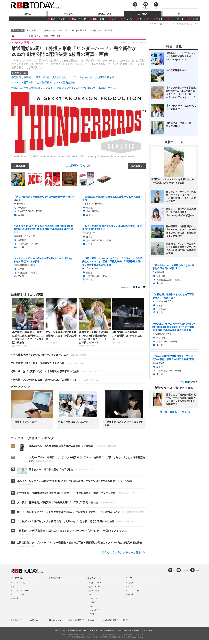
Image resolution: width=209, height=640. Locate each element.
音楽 (114, 19)
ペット (130, 586)
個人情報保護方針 (107, 630)
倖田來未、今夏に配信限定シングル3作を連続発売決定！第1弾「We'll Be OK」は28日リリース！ (64, 87)
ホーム (27, 13)
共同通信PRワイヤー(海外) (115, 620)
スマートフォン (19, 583)
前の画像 (20, 166)
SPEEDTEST (104, 13)
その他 (194, 19)
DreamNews (55, 620)
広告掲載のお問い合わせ (78, 630)
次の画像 (135, 166)
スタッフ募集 (147, 630)
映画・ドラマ (58, 19)
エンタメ (142, 13)
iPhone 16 (31, 30)
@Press (34, 620)
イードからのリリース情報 (128, 630)
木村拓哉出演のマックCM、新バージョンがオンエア (48, 354)
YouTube (185, 570)
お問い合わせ (59, 630)
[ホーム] (13, 36)
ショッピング (177, 19)
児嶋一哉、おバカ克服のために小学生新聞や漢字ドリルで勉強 (53, 371)
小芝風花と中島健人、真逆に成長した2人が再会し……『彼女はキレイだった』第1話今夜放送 (62, 77)
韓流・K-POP (79, 19)
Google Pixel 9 (79, 30)
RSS (197, 570)
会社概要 (93, 630)
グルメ (130, 583)
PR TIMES (16, 620)
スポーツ (127, 19)
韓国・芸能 (98, 19)
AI (67, 30)
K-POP (108, 30)
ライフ (181, 13)
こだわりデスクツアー (51, 30)
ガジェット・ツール (21, 590)
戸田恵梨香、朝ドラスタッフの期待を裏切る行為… (47, 363)
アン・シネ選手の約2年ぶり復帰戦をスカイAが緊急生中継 (43, 82)
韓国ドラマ (95, 30)
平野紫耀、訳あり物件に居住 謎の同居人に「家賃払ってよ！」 (54, 379)
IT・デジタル (66, 13)
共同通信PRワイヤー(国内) (81, 620)
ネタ (14, 586)
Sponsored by (126, 287)
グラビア (144, 19)
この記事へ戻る (78, 165)
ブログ (159, 19)
